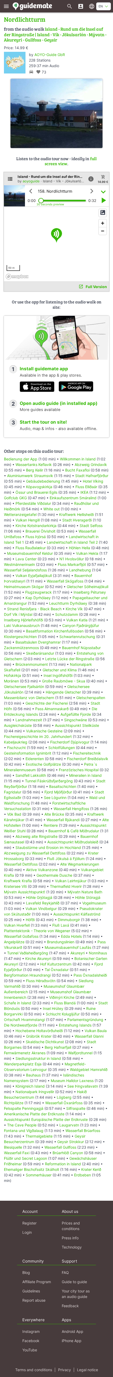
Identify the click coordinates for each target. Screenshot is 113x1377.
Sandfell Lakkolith (31, 775)
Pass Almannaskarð (52, 708)
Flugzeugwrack (38, 592)
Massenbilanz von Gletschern (29, 697)
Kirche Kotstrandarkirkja (36, 525)
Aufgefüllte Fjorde (75, 714)
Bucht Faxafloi (77, 470)
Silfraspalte (75, 1108)
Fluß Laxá (60, 925)
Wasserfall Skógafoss (65, 581)
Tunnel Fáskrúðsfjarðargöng (49, 781)
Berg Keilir (34, 470)
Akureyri (77, 953)
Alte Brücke (54, 814)
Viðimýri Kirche (61, 997)
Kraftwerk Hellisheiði (76, 514)
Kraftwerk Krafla (18, 881)
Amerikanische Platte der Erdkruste (34, 1114)
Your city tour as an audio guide (76, 1294)
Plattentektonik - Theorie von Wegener (37, 930)
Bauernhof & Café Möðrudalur (73, 831)
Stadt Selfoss (91, 525)
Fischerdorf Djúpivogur (69, 742)
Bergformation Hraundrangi (27, 975)
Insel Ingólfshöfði (58, 675)
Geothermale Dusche (54, 875)
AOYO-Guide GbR (49, 54)
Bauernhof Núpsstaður (81, 647)
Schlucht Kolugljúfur (63, 1014)
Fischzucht (16, 747)
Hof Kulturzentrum (55, 964)
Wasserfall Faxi (16, 1152)
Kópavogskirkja (39, 486)
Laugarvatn (69, 1125)
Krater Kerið (91, 1169)
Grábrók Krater (39, 1036)
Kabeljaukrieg (15, 742)
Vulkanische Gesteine (44, 731)
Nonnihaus (98, 953)
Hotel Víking (93, 481)
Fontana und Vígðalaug (23, 1130)
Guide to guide (74, 1281)
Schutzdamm (66, 614)
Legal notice (87, 1369)
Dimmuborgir (69, 919)
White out (51, 509)
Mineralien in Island (85, 775)
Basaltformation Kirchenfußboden (55, 631)
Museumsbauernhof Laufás (68, 947)
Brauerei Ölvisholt (40, 531)
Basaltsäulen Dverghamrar (38, 642)
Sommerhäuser (39, 1175)
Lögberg (64, 1097)
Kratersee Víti (15, 886)
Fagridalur (12, 792)
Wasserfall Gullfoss (60, 1147)
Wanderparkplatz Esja (23, 1064)
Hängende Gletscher (63, 692)
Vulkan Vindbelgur (41, 908)
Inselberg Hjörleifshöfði (23, 620)
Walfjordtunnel (80, 1053)
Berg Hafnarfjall (58, 1047)
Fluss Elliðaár (86, 486)
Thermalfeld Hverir (66, 886)
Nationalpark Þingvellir (35, 1091)
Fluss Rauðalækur (31, 548)
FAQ (65, 1272)
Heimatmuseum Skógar (24, 586)
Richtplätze (13, 1103)
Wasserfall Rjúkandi (63, 819)
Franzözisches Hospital (79, 770)
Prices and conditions (71, 1226)
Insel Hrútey (53, 1008)
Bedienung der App (20, 459)
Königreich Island (30, 1086)
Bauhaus (33, 1075)
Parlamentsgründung (85, 1019)
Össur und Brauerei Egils (36, 492)
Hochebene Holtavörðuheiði (39, 1030)
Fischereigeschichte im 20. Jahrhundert (38, 736)
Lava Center (26, 559)
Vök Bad (14, 814)
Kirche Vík (74, 609)
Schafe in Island (17, 1003)
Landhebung (80, 570)
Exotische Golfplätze (43, 764)
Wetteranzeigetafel (20, 514)
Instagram (31, 1331)
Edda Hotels (71, 936)
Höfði (30, 919)
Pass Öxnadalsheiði (90, 975)
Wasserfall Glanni (89, 1036)
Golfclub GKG (15, 498)
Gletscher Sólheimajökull (87, 586)
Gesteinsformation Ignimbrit (27, 753)
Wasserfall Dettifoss (21, 864)
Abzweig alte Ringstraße (37, 836)
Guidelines (31, 1291)
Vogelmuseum (94, 903)
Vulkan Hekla (87, 553)
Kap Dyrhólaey (38, 597)
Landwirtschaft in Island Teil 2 (72, 542)
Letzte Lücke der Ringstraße (69, 659)
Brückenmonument (32, 664)
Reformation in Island (63, 1164)
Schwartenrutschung (77, 636)
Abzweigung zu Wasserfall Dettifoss (34, 853)
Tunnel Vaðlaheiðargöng (28, 953)
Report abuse (33, 1300)
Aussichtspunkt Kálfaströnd (76, 914)
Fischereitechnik (87, 753)
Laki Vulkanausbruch (22, 625)
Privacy (64, 1369)
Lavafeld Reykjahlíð (42, 903)
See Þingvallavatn (82, 1086)
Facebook (30, 1340)
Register (29, 1223)
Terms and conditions (33, 1369)
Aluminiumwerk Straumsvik (30, 475)
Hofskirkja (12, 675)
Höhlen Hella (79, 548)
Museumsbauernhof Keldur (30, 553)
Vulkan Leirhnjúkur (70, 881)
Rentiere (51, 825)
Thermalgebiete (39, 1136)
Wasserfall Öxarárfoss (64, 1103)
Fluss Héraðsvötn (40, 980)
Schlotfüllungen (61, 747)
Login (27, 1232)
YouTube (29, 1350)
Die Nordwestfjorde (20, 1025)
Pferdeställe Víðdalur (33, 503)
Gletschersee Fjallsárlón (24, 686)
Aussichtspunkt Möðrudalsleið (72, 842)
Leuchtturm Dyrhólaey (68, 603)
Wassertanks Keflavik (34, 464)
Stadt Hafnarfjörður (91, 475)
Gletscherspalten (90, 697)
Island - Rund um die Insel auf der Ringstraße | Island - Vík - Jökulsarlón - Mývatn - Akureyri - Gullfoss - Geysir (55, 34)
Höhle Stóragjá (87, 897)
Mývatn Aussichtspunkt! (24, 892)
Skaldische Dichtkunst (45, 1041)
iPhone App (71, 1340)
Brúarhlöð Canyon (68, 1152)
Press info (70, 1238)
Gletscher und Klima (60, 670)
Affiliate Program (36, 1281)
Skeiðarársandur (40, 653)
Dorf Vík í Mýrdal (18, 614)
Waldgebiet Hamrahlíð (88, 1069)
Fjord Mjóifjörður (58, 792)
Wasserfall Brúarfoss (82, 1130)
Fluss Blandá (65, 1003)
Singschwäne (75, 720)
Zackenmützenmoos (21, 647)
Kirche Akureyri (38, 958)
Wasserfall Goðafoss (21, 936)
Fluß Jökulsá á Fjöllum (66, 858)
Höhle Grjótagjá (39, 897)
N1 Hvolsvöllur (71, 559)
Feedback (70, 1306)
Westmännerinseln (19, 564)
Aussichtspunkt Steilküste (77, 725)
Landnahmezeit (29, 720)
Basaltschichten (62, 786)
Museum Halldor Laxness (72, 1080)
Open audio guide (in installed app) (58, 403)
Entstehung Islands (75, 1025)
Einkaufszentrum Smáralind (73, 498)
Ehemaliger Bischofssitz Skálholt (31, 1169)
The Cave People (22, 1125)
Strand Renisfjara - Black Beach (34, 609)
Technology (72, 1247)
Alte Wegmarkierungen (79, 864)
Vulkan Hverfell (17, 925)
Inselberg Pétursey (90, 592)
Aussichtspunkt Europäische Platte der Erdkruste (46, 1119)
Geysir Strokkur (70, 1141)
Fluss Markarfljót (72, 564)
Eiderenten (34, 758)
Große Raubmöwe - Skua (63, 681)
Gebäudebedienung (43, 481)
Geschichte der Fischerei (46, 703)
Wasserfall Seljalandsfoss (25, 570)
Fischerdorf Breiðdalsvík (87, 758)
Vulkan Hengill (28, 520)
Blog (26, 1272)
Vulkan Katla (77, 620)
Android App (72, 1331)
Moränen (11, 681)
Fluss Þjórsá (35, 536)
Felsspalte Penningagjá (23, 1108)
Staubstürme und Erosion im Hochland (48, 847)
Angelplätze (14, 942)
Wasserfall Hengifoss (71, 808)
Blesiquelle (13, 1147)
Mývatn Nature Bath (85, 892)
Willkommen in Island (78, 459)
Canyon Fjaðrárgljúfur (80, 625)
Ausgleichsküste (18, 725)
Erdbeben (82, 1175)
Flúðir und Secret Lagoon (25, 1158)
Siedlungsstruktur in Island (38, 1058)
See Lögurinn (55, 797)
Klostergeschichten (20, 636)
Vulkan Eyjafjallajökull (34, 575)
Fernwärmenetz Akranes (24, 1053)
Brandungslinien (60, 942)
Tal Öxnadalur (57, 969)
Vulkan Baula (96, 1030)
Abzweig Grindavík (91, 464)
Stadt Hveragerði (77, 520)
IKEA (84, 492)
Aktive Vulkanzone (42, 869)
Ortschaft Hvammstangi (24, 1019)
